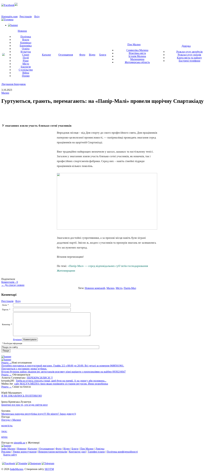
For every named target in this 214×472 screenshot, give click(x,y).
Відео (92, 54)
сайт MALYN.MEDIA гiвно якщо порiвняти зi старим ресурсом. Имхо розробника (61, 383)
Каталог (46, 54)
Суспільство (26, 69)
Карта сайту (10, 454)
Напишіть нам (9, 16)
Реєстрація (26, 16)
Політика (25, 36)
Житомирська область (137, 62)
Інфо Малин (8, 448)
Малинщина (137, 59)
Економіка (26, 45)
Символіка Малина (137, 50)
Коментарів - (9, 282)
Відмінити (17, 339)
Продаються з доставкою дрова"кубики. (24, 368)
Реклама (6, 451)
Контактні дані (77, 451)
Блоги (102, 54)
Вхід (36, 16)
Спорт (25, 54)
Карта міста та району (189, 57)
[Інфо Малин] (3, 54)
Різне (26, 60)
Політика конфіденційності (122, 451)
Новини (22, 30)
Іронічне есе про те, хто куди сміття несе (24, 404)
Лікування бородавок (13, 84)
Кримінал (25, 42)
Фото (82, 54)
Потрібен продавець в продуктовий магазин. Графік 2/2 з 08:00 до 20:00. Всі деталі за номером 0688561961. (62, 365)
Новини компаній (95, 288)
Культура (26, 51)
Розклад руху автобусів (189, 51)
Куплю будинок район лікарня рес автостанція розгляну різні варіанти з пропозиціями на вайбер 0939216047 (63, 371)
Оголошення (65, 54)
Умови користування (24, 451)
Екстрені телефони (189, 60)
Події (26, 57)
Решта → (6, 362)
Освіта (25, 48)
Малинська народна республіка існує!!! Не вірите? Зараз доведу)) (38, 413)
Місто (25, 63)
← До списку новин (12, 285)
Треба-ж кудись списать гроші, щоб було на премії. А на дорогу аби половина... (61, 380)
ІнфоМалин (16, 469)
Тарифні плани (96, 451)
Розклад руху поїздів (189, 54)
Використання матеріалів (52, 451)
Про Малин (134, 44)
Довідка (186, 46)
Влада (25, 39)
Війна (25, 72)
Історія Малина (137, 56)
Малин (5, 92)
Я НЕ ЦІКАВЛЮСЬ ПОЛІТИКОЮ (21, 395)
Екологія (26, 66)
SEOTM (49, 469)
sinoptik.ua (19, 442)
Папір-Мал (130, 288)
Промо (26, 75)
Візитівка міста (137, 53)
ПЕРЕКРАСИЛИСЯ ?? (40, 377)
